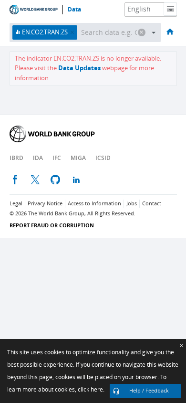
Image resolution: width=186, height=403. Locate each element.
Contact (151, 204)
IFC (56, 158)
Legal (16, 204)
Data (74, 9)
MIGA (78, 158)
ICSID (103, 158)
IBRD (16, 158)
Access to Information (94, 204)
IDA (38, 158)
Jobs (131, 204)
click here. (91, 389)
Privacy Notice (45, 204)
